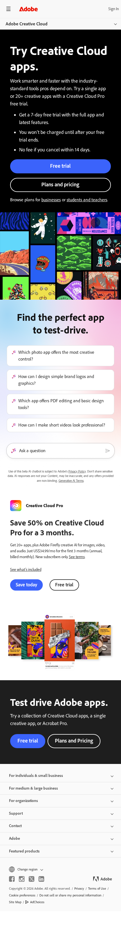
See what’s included (25, 569)
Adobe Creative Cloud (27, 23)
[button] (60, 869)
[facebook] (12, 879)
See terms (77, 556)
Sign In (113, 8)
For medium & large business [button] (33, 788)
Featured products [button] (24, 851)
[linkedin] (41, 879)
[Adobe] (28, 9)
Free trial (60, 166)
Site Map (15, 902)
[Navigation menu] (8, 9)
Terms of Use (97, 889)
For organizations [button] (23, 800)
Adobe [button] (14, 838)
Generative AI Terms (71, 481)
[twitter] (31, 879)
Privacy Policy (77, 471)
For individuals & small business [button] (36, 775)
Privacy (79, 889)
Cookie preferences (22, 895)
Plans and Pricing (74, 740)
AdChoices (37, 902)
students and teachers (87, 199)
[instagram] (21, 879)
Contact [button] (15, 825)
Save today (26, 584)
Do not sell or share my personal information (70, 895)
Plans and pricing (60, 184)
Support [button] (16, 813)
